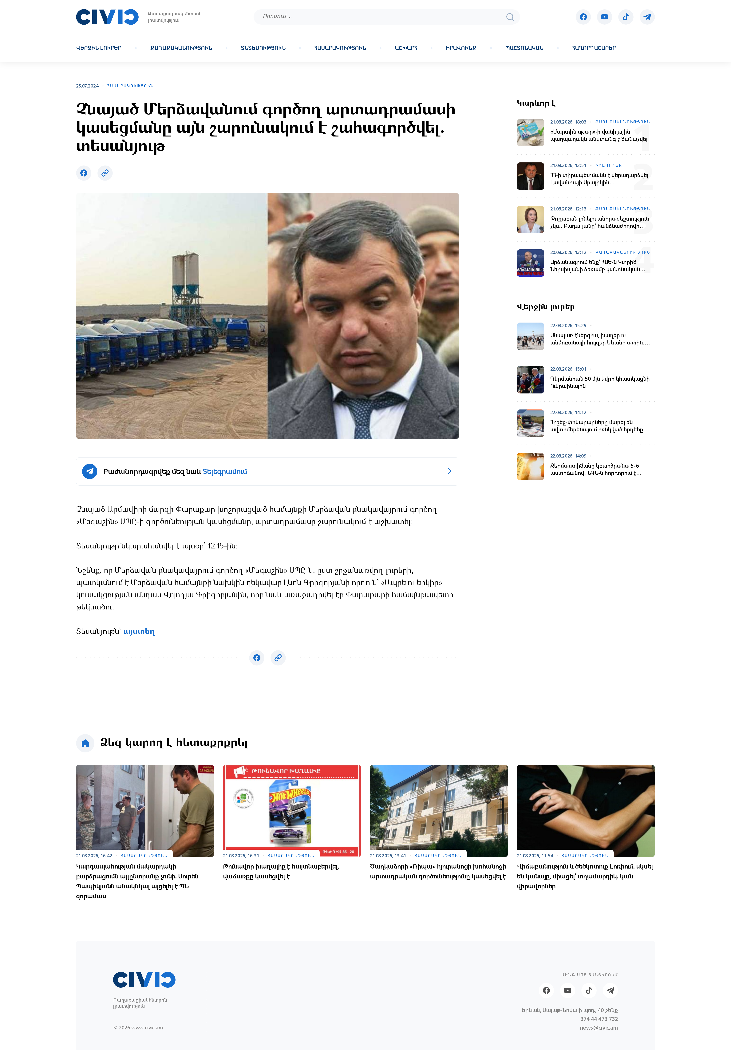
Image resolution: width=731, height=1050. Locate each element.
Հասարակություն (340, 48)
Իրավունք (461, 48)
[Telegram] (647, 17)
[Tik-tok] (626, 17)
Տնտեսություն (263, 48)
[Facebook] (583, 17)
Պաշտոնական (524, 48)
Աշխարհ (406, 48)
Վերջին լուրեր (98, 48)
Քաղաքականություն (181, 48)
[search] (510, 17)
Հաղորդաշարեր (594, 48)
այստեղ (139, 632)
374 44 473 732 (599, 1019)
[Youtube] (604, 17)
